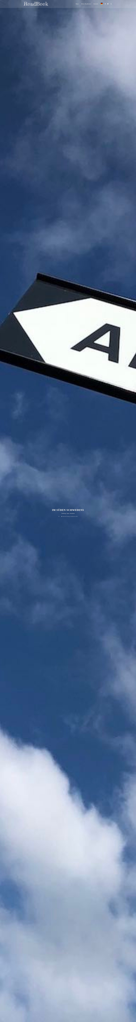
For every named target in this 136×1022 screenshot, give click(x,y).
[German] (102, 4)
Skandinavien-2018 (74, 516)
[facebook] (105, 4)
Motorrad (64, 516)
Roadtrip (68, 516)
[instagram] (107, 4)
